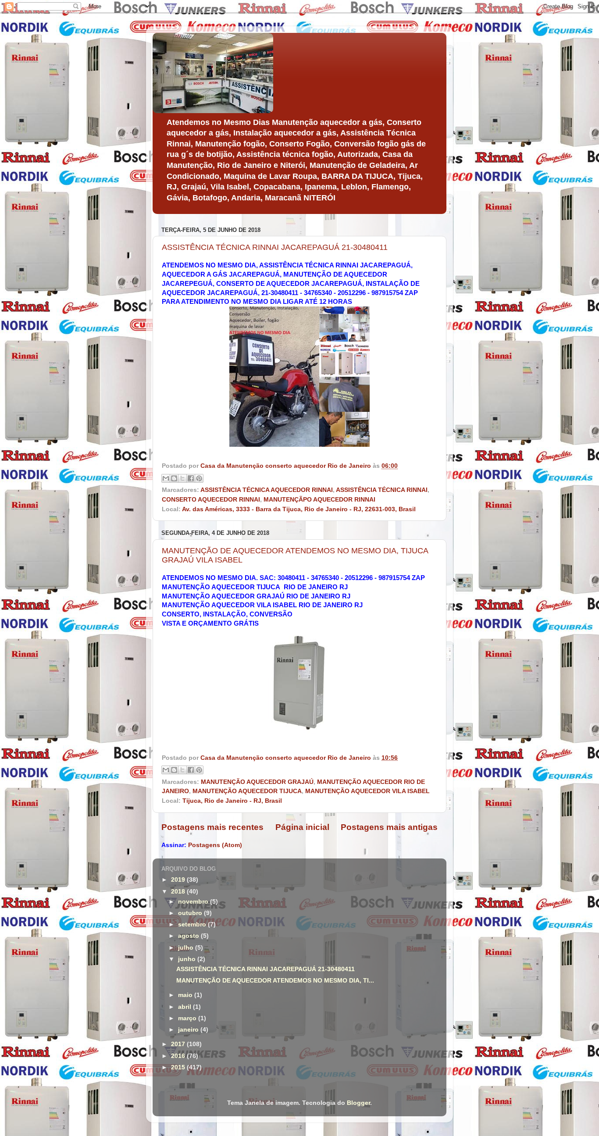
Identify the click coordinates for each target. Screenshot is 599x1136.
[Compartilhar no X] (182, 478)
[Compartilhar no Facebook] (190, 478)
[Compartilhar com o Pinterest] (199, 478)
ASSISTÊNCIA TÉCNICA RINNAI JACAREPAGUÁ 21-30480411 (275, 247)
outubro (191, 913)
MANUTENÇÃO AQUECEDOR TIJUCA (247, 791)
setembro (193, 924)
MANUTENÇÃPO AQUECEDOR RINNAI (319, 499)
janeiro (189, 1029)
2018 (179, 891)
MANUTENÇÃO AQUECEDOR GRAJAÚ (257, 782)
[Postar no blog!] (174, 478)
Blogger (358, 1103)
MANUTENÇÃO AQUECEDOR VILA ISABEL (367, 791)
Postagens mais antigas (389, 827)
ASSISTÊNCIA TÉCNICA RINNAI (382, 490)
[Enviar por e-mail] (165, 478)
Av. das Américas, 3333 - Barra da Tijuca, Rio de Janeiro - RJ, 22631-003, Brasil (299, 509)
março (188, 1018)
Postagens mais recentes (212, 827)
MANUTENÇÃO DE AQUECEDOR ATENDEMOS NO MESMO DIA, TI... (275, 980)
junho (187, 959)
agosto (189, 936)
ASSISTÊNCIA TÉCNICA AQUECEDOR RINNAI (266, 490)
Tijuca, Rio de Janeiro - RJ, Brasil (232, 801)
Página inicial (302, 827)
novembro (194, 901)
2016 (179, 1056)
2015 (179, 1067)
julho (186, 947)
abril (185, 1007)
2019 (179, 879)
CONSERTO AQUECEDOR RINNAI (211, 499)
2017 (179, 1044)
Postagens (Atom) (215, 845)
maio (186, 995)
